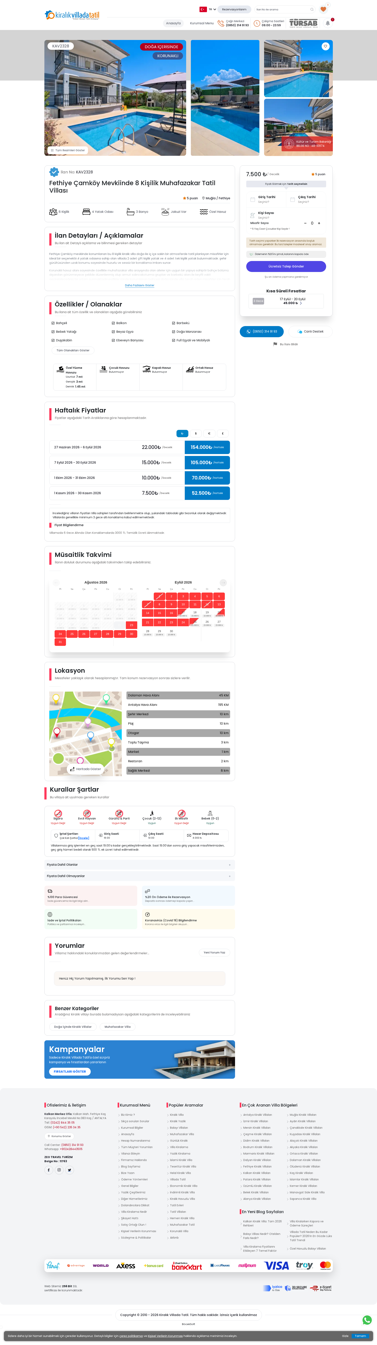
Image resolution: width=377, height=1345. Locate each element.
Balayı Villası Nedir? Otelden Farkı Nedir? (261, 1236)
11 (195, 604)
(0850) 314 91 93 (237, 25)
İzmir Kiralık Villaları (255, 1121)
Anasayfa (173, 23)
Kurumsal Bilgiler (132, 1128)
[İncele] (83, 838)
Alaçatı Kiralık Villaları (304, 1141)
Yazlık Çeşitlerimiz (133, 1192)
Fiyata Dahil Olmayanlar (66, 876)
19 (207, 612)
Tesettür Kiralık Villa (183, 1166)
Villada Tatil (178, 1179)
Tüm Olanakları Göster (73, 350)
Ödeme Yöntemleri (134, 1179)
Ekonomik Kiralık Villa (183, 1186)
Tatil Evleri (177, 1205)
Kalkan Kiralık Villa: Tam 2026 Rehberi (262, 1223)
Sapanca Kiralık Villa (303, 1199)
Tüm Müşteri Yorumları (137, 1147)
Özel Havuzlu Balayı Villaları (308, 1249)
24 (60, 633)
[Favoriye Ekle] (326, 46)
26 (83, 633)
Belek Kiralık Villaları (256, 1192)
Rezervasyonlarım (234, 9)
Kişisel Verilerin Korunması (138, 1231)
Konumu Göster (61, 1136)
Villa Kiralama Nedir (134, 1212)
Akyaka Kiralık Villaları (304, 1147)
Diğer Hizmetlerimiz (134, 1199)
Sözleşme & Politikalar (136, 1238)
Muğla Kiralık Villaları (303, 1115)
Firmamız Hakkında (134, 1160)
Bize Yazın (128, 1173)
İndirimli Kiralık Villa (182, 1192)
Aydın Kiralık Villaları (303, 1121)
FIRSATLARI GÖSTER (70, 1071)
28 (107, 633)
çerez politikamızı (131, 1336)
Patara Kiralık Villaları (257, 1179)
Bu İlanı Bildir (289, 344)
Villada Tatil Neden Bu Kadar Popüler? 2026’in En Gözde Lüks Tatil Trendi (311, 1236)
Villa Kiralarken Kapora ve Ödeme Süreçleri (307, 1223)
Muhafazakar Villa (118, 1027)
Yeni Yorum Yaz (214, 952)
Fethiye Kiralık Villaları (257, 1166)
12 (207, 604)
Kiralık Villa (177, 1115)
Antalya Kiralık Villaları (257, 1115)
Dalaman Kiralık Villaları (305, 1160)
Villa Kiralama (179, 1147)
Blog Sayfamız (130, 1166)
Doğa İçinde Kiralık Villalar (73, 1027)
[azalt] (305, 223)
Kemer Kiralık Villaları (303, 1186)
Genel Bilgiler (129, 1186)
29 (119, 633)
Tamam (360, 1336)
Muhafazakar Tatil (182, 1225)
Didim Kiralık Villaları (256, 1141)
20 (219, 612)
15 (159, 612)
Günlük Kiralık (179, 1141)
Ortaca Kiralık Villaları (304, 1154)
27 (95, 633)
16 (171, 612)
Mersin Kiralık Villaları (256, 1128)
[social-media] (48, 1170)
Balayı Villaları (179, 1128)
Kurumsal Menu (202, 23)
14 (147, 612)
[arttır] (319, 223)
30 (131, 633)
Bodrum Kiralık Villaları (257, 1147)
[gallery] (225, 98)
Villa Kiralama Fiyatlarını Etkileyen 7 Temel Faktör (260, 1249)
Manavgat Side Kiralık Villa (307, 1192)
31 (60, 641)
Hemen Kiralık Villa (182, 1218)
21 (147, 622)
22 (119, 625)
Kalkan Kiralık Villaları (256, 1173)
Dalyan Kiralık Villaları (257, 1160)
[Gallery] (115, 98)
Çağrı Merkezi (235, 21)
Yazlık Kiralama (180, 1154)
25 (72, 633)
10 (183, 604)
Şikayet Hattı (129, 1218)
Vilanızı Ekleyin (130, 1154)
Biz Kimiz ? (128, 1115)
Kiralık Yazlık (178, 1121)
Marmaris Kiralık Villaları (258, 1154)
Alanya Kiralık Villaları (257, 1199)
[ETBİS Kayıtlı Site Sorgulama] (320, 1288)
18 (195, 612)
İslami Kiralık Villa (181, 1160)
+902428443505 (71, 1149)
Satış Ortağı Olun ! (133, 1225)
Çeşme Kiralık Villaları (257, 1134)
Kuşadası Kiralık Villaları (305, 1134)
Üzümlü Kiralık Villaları (257, 1186)
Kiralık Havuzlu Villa (182, 1199)
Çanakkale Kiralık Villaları (306, 1128)
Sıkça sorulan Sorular (135, 1121)
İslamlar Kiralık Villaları (304, 1179)
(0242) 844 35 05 (62, 1123)
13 (219, 604)
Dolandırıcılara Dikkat (135, 1205)
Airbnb (174, 1238)
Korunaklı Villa (179, 1231)
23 (131, 625)
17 (183, 612)
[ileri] (223, 582)
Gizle (345, 1336)
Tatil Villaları (178, 1212)
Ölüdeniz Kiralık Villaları (305, 1166)
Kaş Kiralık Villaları (301, 1173)
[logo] (72, 15)
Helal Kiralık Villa (180, 1173)
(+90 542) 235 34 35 (67, 1127)
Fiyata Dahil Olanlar (62, 864)
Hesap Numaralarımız (135, 1141)
